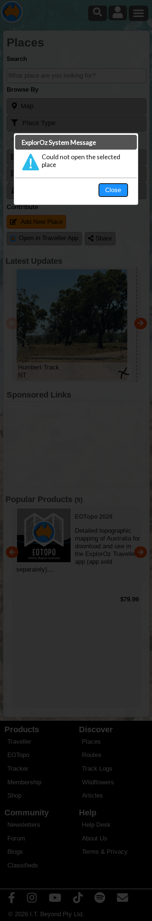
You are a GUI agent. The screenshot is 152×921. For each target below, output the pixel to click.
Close (113, 190)
